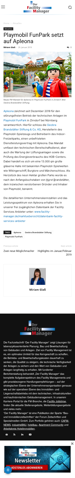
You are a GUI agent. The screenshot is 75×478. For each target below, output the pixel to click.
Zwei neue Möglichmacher (18, 251)
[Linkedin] (22, 435)
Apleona (8, 111)
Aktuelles (17, 23)
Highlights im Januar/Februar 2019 (55, 252)
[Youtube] (30, 435)
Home (6, 23)
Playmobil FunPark (14, 120)
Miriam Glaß (9, 47)
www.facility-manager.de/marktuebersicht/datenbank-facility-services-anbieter (33, 216)
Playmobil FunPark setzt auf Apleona (33, 38)
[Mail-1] (6, 435)
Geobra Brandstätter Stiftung (38, 232)
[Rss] (14, 435)
